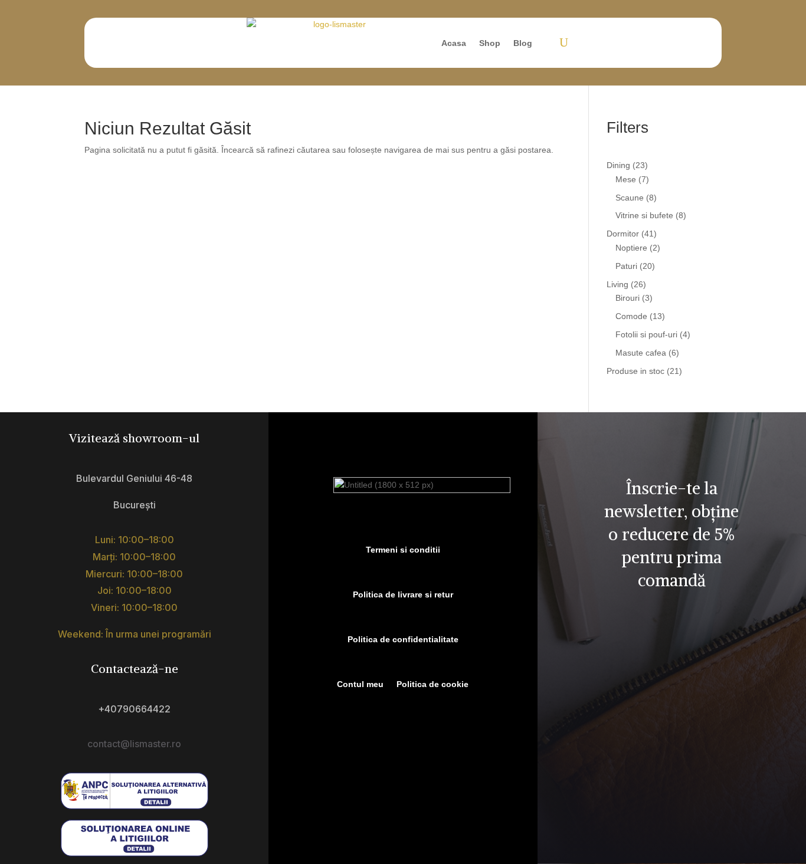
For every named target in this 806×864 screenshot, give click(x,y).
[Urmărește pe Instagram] (685, 643)
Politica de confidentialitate (403, 639)
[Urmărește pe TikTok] (657, 643)
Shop (489, 43)
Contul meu (360, 684)
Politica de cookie (432, 684)
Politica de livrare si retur (403, 594)
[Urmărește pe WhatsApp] (712, 643)
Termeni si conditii (403, 549)
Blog (522, 43)
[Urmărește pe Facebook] (630, 643)
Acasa (453, 43)
